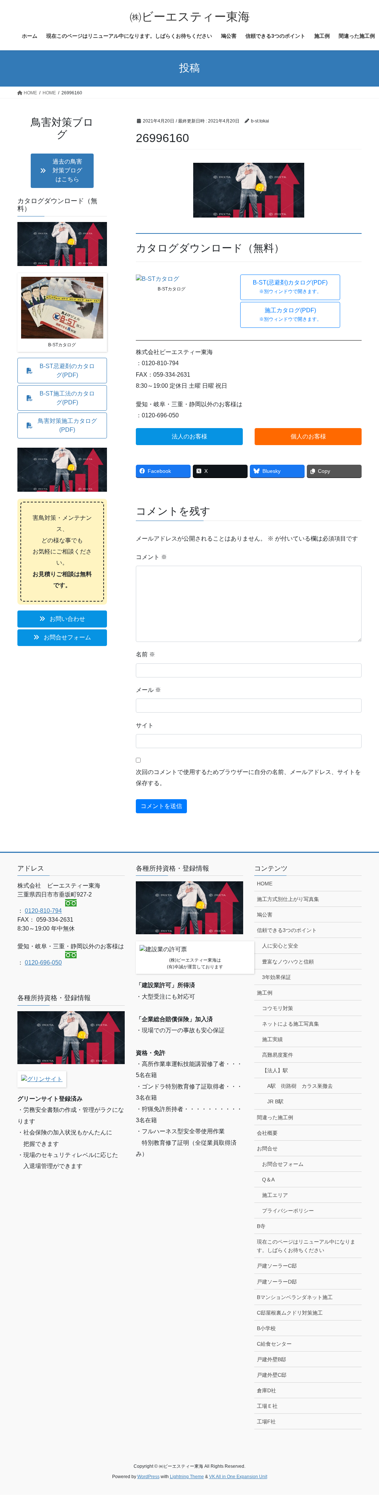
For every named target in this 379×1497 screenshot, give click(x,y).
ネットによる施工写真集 (290, 1024)
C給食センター (274, 1344)
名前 (145, 654)
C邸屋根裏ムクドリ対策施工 (290, 1313)
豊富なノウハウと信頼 (288, 962)
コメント (151, 557)
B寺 (261, 1226)
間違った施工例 (275, 1117)
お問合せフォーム (282, 1164)
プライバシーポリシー (288, 1211)
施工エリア (275, 1195)
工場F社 (266, 1421)
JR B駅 (275, 1101)
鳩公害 (264, 915)
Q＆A (268, 1180)
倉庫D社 (266, 1390)
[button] (290, 287)
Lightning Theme (187, 1476)
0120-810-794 (43, 911)
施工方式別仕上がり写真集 (288, 899)
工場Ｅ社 (267, 1406)
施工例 (264, 993)
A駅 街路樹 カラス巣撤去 (300, 1086)
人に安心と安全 (280, 946)
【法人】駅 (275, 1070)
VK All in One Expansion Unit (238, 1476)
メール (148, 690)
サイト (145, 725)
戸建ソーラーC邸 (277, 1266)
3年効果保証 (276, 977)
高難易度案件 (277, 1055)
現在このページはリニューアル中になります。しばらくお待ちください (306, 1246)
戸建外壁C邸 (271, 1375)
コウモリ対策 (277, 1008)
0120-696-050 (43, 962)
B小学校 (266, 1328)
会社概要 (267, 1133)
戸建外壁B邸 (271, 1359)
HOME (264, 884)
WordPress (148, 1476)
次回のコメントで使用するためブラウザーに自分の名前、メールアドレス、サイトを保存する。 (248, 777)
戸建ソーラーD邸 (277, 1282)
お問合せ (267, 1148)
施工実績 (272, 1039)
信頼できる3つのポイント (287, 930)
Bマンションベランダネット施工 (295, 1297)
